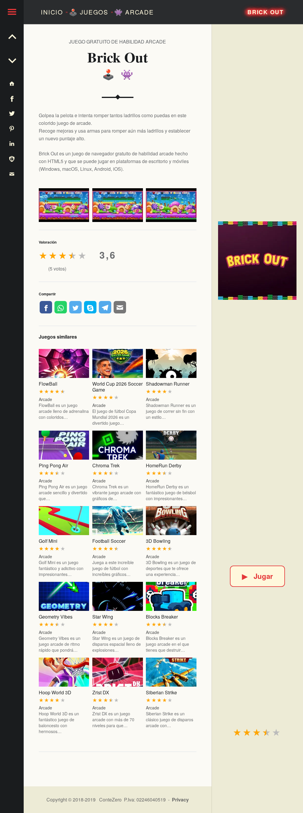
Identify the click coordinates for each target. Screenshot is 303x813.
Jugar (257, 576)
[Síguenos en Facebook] (12, 98)
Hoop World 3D (55, 692)
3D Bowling (158, 540)
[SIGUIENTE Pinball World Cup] (12, 35)
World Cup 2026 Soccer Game (117, 386)
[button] (12, 12)
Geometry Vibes (55, 616)
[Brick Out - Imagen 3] (171, 205)
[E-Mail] (120, 307)
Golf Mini (48, 540)
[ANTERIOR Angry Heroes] (12, 59)
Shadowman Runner (167, 383)
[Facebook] (46, 307)
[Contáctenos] (12, 173)
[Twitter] (75, 307)
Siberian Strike (161, 692)
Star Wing (102, 616)
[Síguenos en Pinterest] (12, 128)
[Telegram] (105, 307)
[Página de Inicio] (12, 83)
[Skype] (90, 307)
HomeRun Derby (163, 465)
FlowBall (48, 383)
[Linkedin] (12, 143)
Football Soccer (108, 540)
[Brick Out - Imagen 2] (117, 205)
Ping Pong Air (53, 465)
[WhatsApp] (60, 307)
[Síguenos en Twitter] (12, 113)
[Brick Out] (257, 260)
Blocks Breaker (162, 616)
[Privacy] (12, 158)
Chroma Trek (106, 465)
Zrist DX (100, 692)
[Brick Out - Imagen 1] (64, 205)
